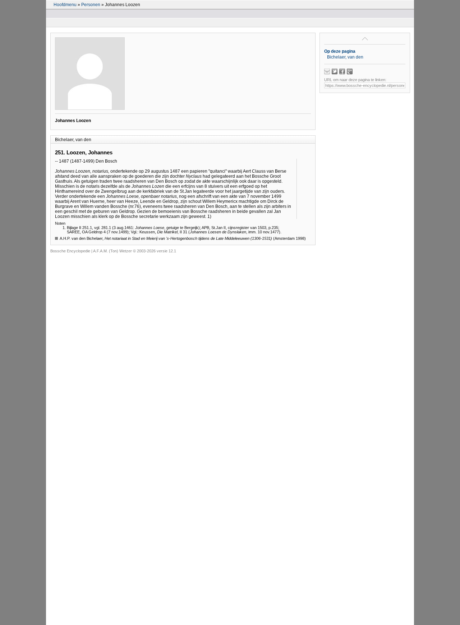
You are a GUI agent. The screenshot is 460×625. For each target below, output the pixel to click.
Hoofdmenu (65, 4)
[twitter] (334, 71)
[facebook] (342, 71)
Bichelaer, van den (345, 57)
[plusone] (350, 71)
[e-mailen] (327, 71)
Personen (90, 4)
